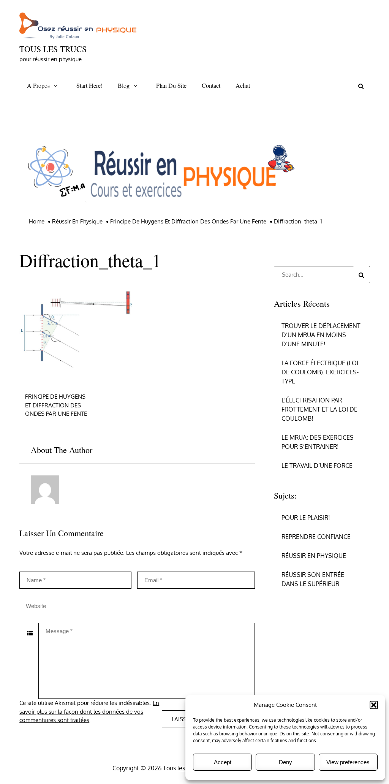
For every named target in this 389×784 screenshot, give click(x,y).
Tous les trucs (53, 48)
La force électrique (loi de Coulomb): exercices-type (320, 372)
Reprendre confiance (316, 536)
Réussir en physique (313, 555)
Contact (211, 85)
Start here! (89, 85)
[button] (374, 705)
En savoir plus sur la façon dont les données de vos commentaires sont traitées (89, 711)
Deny (285, 762)
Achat (243, 85)
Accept (222, 762)
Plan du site (171, 85)
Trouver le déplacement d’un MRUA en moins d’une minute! (321, 335)
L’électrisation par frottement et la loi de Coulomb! (319, 409)
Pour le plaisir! (305, 517)
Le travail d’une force (317, 465)
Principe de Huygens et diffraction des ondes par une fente (56, 405)
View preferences (348, 762)
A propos (38, 85)
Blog (124, 85)
